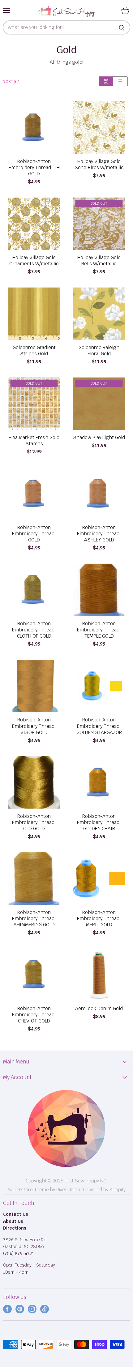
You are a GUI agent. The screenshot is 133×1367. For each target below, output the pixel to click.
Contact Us (15, 1214)
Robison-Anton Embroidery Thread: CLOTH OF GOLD (34, 630)
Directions (14, 1228)
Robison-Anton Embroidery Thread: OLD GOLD (34, 822)
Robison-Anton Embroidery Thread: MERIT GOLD (99, 918)
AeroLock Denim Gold (99, 1009)
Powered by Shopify (104, 1190)
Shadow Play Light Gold (99, 438)
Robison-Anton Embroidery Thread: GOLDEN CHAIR (99, 822)
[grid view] (106, 81)
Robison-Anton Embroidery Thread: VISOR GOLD (34, 726)
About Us (13, 1221)
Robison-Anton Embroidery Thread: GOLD (34, 533)
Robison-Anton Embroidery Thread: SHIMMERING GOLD (34, 918)
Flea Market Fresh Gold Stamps (34, 441)
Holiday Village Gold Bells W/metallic (99, 261)
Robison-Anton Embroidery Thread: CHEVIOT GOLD (34, 1015)
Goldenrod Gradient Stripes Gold (34, 351)
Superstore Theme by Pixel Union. (45, 1190)
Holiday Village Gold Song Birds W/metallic (99, 164)
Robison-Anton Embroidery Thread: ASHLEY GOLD (99, 533)
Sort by (11, 82)
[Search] (122, 27)
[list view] (120, 81)
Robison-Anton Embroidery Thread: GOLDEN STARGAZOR (99, 726)
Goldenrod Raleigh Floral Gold (99, 351)
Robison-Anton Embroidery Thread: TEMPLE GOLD (99, 630)
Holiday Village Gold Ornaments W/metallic (34, 261)
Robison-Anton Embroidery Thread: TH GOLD (34, 167)
